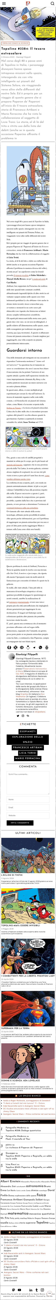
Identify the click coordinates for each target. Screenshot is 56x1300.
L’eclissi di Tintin (12, 875)
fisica (41, 1195)
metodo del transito (14, 464)
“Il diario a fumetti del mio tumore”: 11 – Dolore (24, 1103)
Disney (11, 1196)
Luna (35, 1206)
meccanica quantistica (42, 1214)
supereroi (31, 1223)
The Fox (49, 1296)
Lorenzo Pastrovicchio (23, 1206)
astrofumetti (21, 1186)
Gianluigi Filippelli (23, 57)
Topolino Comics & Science (15, 43)
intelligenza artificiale (41, 1203)
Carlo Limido (20, 1190)
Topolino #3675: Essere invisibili (20, 926)
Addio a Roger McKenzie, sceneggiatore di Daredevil (26, 1100)
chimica (35, 1190)
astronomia (34, 1186)
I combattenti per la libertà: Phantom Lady (28, 976)
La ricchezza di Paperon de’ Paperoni (24, 1148)
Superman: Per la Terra (15, 1028)
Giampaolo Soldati (33, 1200)
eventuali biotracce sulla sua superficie (22, 507)
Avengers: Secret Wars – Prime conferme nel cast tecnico (29, 1114)
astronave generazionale (19, 602)
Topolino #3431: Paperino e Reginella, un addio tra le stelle (29, 1157)
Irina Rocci (11, 1164)
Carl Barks (11, 1190)
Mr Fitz (5, 1218)
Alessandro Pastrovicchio (31, 1182)
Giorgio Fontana (16, 1203)
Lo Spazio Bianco (30, 1096)
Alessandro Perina (48, 1182)
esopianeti (28, 731)
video (14, 1226)
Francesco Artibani (28, 748)
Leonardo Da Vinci (7, 1206)
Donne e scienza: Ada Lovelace (20, 1081)
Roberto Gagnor (34, 1218)
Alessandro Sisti (8, 1186)
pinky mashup (21, 1218)
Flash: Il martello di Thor (18, 1139)
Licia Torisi (27, 753)
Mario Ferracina (27, 758)
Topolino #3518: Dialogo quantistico (23, 1131)
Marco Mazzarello (13, 1209)
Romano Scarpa (48, 1218)
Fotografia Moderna (16, 1128)
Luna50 (41, 1206)
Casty (28, 1190)
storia (22, 1223)
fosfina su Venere (14, 407)
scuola (4, 1223)
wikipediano (40, 712)
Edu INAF (20, 674)
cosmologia (43, 1190)
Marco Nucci (25, 1209)
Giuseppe (10, 1153)
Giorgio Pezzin (28, 1203)
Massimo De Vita (37, 1209)
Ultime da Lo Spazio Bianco (29, 1232)
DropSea (24, 694)
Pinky (12, 1218)
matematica (18, 1213)
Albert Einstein (11, 1181)
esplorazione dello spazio (27, 739)
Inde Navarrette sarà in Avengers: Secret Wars (24, 1106)
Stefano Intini (14, 1223)
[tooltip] (9, 647)
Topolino (42, 1222)
